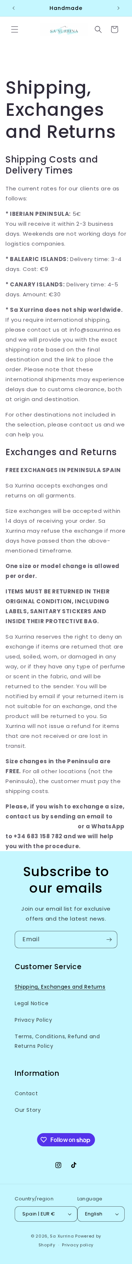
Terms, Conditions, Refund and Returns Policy (57, 1041)
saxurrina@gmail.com (41, 826)
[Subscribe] (109, 939)
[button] (15, 29)
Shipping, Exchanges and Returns (60, 986)
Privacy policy (78, 1245)
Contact (26, 1093)
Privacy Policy (33, 1020)
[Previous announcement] (14, 8)
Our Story (28, 1110)
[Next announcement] (118, 8)
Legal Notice (31, 1003)
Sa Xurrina (62, 1236)
